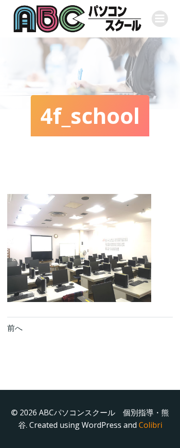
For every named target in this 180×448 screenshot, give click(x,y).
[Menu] (160, 19)
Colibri (150, 425)
